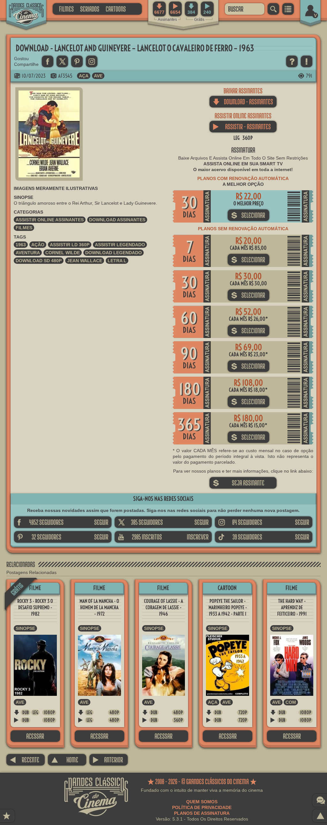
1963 (21, 244)
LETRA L (117, 260)
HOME (64, 760)
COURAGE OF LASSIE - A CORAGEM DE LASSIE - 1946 (163, 607)
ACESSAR (35, 736)
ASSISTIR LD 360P (69, 244)
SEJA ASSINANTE (238, 483)
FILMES (66, 9)
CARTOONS (116, 9)
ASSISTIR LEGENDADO (120, 244)
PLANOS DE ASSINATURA (202, 813)
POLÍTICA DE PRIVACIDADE (202, 807)
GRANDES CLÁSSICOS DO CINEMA (20, 8)
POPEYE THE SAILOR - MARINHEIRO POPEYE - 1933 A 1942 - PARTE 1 (228, 607)
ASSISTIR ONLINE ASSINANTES (50, 219)
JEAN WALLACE (84, 260)
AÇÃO (37, 244)
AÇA (83, 75)
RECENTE (24, 760)
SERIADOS (89, 9)
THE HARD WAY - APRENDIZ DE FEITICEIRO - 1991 (292, 607)
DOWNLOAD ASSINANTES (117, 219)
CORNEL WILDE (62, 252)
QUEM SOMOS (201, 801)
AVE (98, 75)
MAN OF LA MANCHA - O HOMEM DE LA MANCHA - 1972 (99, 607)
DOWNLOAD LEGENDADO (113, 252)
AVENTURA (28, 252)
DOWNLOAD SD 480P (39, 260)
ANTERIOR (108, 760)
